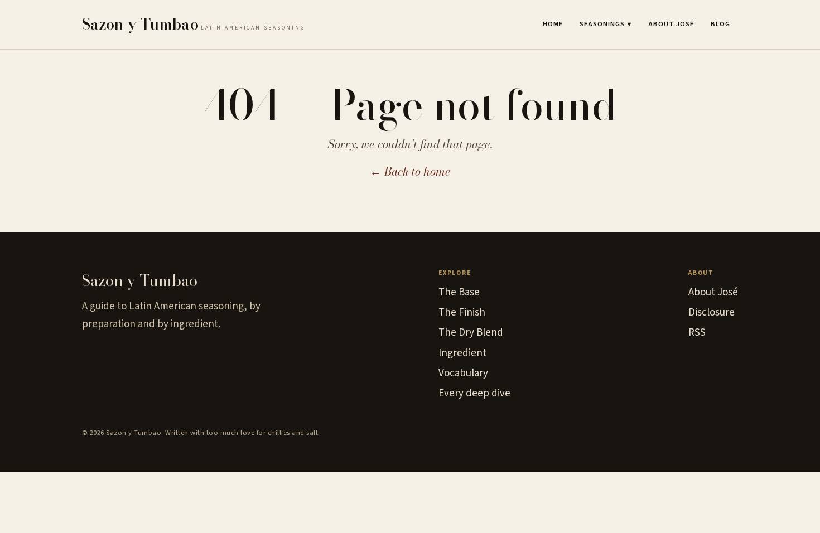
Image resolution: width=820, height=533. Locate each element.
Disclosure (711, 312)
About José (671, 24)
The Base (459, 292)
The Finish (461, 312)
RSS (697, 332)
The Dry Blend (470, 332)
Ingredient (462, 353)
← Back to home (410, 171)
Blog (720, 24)
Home (553, 24)
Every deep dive (474, 393)
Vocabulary (463, 373)
